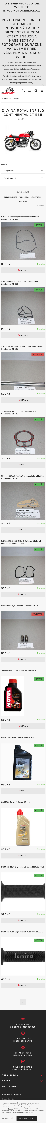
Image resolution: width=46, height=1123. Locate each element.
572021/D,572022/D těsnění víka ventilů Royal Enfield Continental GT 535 (21, 542)
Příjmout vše (26, 1118)
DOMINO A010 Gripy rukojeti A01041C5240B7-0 (22, 931)
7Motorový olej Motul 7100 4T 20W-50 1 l (19, 670)
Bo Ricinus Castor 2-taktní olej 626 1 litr (18, 737)
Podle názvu (24, 197)
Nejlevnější (36, 197)
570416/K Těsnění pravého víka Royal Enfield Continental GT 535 (20, 217)
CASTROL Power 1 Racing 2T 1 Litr (16, 802)
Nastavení (7, 1118)
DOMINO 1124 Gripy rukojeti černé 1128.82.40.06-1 (23, 868)
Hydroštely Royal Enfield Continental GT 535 (20, 605)
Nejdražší (23, 201)
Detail (24, 270)
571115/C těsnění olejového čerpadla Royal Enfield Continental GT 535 (22, 477)
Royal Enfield (14, 98)
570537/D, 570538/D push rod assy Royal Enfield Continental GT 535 (21, 347)
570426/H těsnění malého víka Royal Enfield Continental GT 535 (19, 282)
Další (23, 1002)
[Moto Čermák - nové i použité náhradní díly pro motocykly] (8, 90)
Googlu (10, 1109)
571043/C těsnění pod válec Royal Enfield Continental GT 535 (18, 412)
